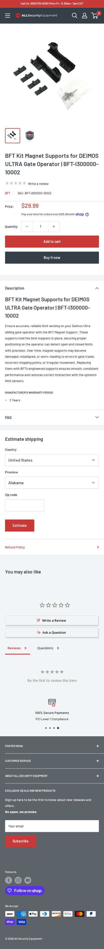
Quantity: (11, 227)
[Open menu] (7, 16)
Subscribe (21, 841)
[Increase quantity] (53, 226)
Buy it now (52, 257)
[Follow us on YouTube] (27, 880)
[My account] (84, 15)
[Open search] (74, 15)
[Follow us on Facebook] (8, 880)
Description (14, 288)
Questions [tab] (45, 648)
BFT (7, 193)
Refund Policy (15, 547)
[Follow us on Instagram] (18, 880)
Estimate (20, 525)
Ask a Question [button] (54, 632)
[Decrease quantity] (27, 226)
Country (10, 450)
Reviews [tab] (14, 648)
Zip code (11, 495)
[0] (95, 16)
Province (11, 472)
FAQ (8, 417)
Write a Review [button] (54, 620)
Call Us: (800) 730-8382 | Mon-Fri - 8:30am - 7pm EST (52, 3)
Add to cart (52, 241)
